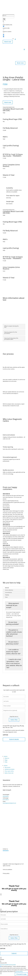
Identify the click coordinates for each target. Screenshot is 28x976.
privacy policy (19, 971)
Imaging (7, 595)
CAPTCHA (5, 735)
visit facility (7, 966)
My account (7, 767)
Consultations (8, 592)
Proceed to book (4, 964)
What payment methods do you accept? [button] (12, 605)
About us (7, 758)
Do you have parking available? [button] (12, 623)
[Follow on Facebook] (4, 807)
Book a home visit (9, 773)
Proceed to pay (21, 974)
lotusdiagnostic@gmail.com (9, 803)
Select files (14, 720)
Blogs (6, 760)
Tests (6, 597)
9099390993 (6, 796)
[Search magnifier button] (4, 19)
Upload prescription (9, 769)
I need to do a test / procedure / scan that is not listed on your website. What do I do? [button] (14, 663)
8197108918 (6, 799)
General (7, 587)
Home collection (9, 590)
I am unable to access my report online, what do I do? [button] (13, 652)
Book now (7, 42)
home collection (19, 966)
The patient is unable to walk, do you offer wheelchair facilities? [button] (14, 633)
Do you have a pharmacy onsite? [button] (12, 643)
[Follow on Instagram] (7, 807)
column (5, 756)
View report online (9, 771)
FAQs (6, 762)
